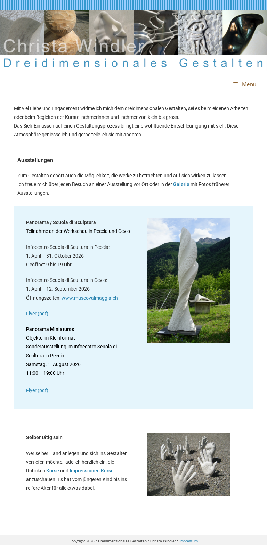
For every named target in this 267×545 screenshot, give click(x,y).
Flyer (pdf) (37, 313)
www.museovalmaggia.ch (90, 298)
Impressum (188, 540)
